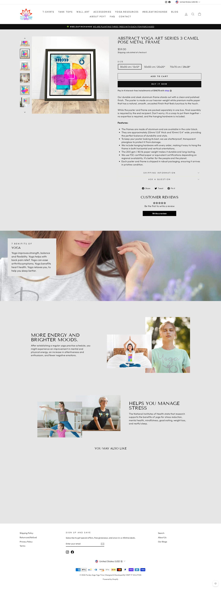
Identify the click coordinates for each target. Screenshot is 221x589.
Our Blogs (162, 541)
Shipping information (159, 173)
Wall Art (83, 11)
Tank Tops (65, 11)
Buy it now (160, 84)
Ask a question (159, 179)
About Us (162, 537)
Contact (125, 16)
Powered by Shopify (110, 579)
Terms (22, 546)
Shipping (121, 52)
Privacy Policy (26, 541)
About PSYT (98, 16)
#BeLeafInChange (154, 11)
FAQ (112, 16)
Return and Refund (28, 537)
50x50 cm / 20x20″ (154, 66)
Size (120, 61)
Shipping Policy (26, 533)
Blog (174, 11)
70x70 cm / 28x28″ (180, 66)
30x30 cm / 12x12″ (129, 66)
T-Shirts (48, 11)
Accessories (102, 11)
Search (161, 533)
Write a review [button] (159, 213)
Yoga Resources (127, 11)
